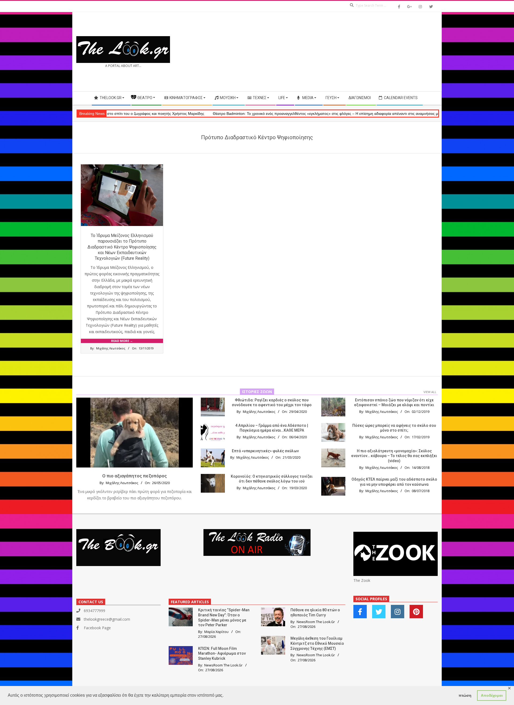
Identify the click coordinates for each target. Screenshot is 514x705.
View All (430, 392)
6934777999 (94, 610)
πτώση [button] (465, 695)
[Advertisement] (347, 51)
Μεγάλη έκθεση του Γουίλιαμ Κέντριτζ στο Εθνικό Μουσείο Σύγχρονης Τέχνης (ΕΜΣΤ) (317, 643)
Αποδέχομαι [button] (492, 695)
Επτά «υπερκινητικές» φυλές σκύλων (265, 451)
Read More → (122, 341)
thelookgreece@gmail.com (107, 619)
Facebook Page (97, 627)
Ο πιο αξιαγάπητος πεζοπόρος (134, 475)
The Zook (361, 580)
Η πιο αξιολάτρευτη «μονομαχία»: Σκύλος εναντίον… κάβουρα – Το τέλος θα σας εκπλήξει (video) (394, 456)
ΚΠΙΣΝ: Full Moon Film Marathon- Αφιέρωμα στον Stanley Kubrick (222, 653)
